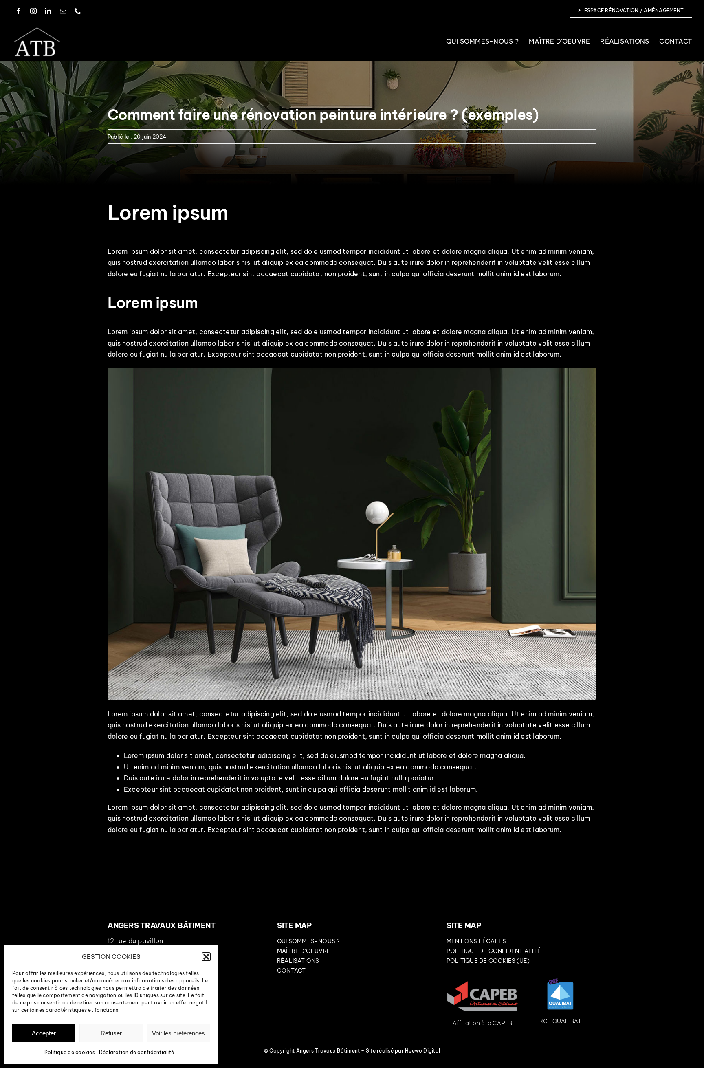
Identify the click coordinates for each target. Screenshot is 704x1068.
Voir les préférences (178, 1033)
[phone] (78, 11)
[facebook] (18, 11)
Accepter (44, 1033)
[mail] (63, 11)
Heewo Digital (422, 1051)
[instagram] (33, 11)
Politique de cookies (69, 1052)
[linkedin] (48, 11)
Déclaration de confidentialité (136, 1052)
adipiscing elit (264, 251)
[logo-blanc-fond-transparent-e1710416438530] (37, 29)
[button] (206, 957)
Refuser (111, 1033)
